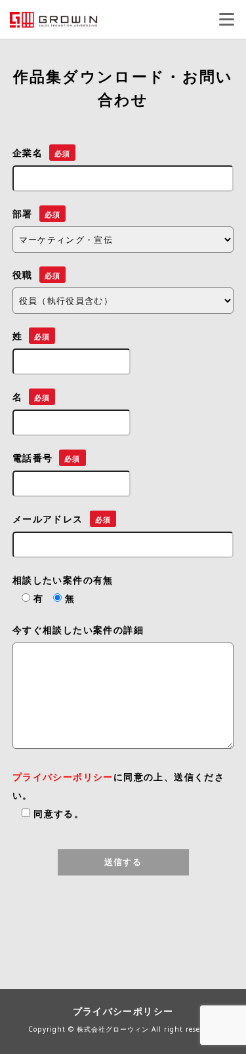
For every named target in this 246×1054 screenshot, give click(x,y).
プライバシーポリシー (62, 777)
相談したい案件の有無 (62, 580)
